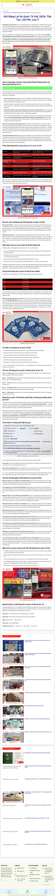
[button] (2, 5)
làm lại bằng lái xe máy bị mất (13, 500)
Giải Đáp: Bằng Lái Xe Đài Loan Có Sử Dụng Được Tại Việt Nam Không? (38, 766)
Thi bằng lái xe (33, 868)
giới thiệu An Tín (26, 610)
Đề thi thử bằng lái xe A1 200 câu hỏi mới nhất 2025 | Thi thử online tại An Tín (37, 641)
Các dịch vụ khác (34, 881)
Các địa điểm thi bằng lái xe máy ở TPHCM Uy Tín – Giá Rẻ (37, 818)
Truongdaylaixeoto (6, 12)
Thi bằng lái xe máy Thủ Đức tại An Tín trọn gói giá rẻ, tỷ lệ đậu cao (38, 805)
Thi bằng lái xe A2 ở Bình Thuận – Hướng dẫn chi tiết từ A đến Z (38, 778)
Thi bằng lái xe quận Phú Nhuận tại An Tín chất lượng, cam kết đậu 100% (38, 832)
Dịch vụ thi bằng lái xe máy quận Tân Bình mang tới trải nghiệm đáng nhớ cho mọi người (38, 654)
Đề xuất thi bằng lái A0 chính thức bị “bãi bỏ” (34, 705)
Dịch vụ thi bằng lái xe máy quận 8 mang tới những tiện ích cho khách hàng (38, 667)
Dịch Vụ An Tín (5, 11)
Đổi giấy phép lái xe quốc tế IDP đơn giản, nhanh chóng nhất (37, 752)
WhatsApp (27, 891)
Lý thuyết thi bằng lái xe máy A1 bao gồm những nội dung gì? (37, 692)
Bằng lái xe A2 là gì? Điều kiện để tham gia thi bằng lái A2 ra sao (38, 731)
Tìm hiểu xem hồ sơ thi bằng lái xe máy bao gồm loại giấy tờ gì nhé (38, 680)
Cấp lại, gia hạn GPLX (35, 878)
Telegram (46, 891)
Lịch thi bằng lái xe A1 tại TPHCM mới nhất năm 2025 (36, 844)
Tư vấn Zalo (9, 891)
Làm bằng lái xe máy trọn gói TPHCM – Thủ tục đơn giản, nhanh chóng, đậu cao (38, 792)
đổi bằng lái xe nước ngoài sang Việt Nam (12, 183)
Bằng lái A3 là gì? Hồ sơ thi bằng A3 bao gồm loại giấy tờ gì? (37, 718)
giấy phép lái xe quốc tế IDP (31, 146)
